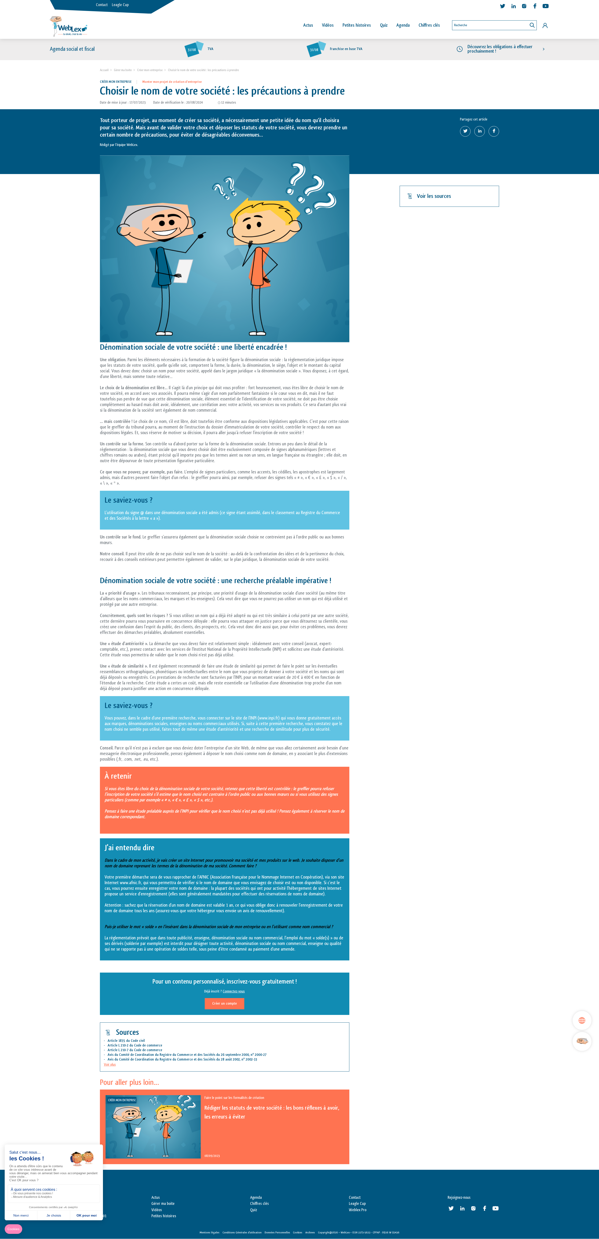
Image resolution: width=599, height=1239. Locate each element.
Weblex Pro (357, 1210)
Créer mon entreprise (150, 70)
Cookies (297, 1232)
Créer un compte (224, 1003)
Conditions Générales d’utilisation (242, 1232)
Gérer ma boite (123, 70)
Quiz (383, 25)
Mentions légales (209, 1232)
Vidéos (328, 25)
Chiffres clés (429, 25)
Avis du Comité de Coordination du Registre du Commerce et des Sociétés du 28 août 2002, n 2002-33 (182, 1059)
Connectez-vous (234, 991)
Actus (308, 25)
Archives (310, 1232)
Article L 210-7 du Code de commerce (135, 1050)
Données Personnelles (277, 1232)
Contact (102, 5)
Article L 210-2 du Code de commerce (135, 1045)
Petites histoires (357, 25)
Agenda (403, 25)
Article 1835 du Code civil (126, 1041)
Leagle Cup (120, 5)
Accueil (104, 70)
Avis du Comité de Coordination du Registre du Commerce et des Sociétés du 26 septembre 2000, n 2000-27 (187, 1055)
